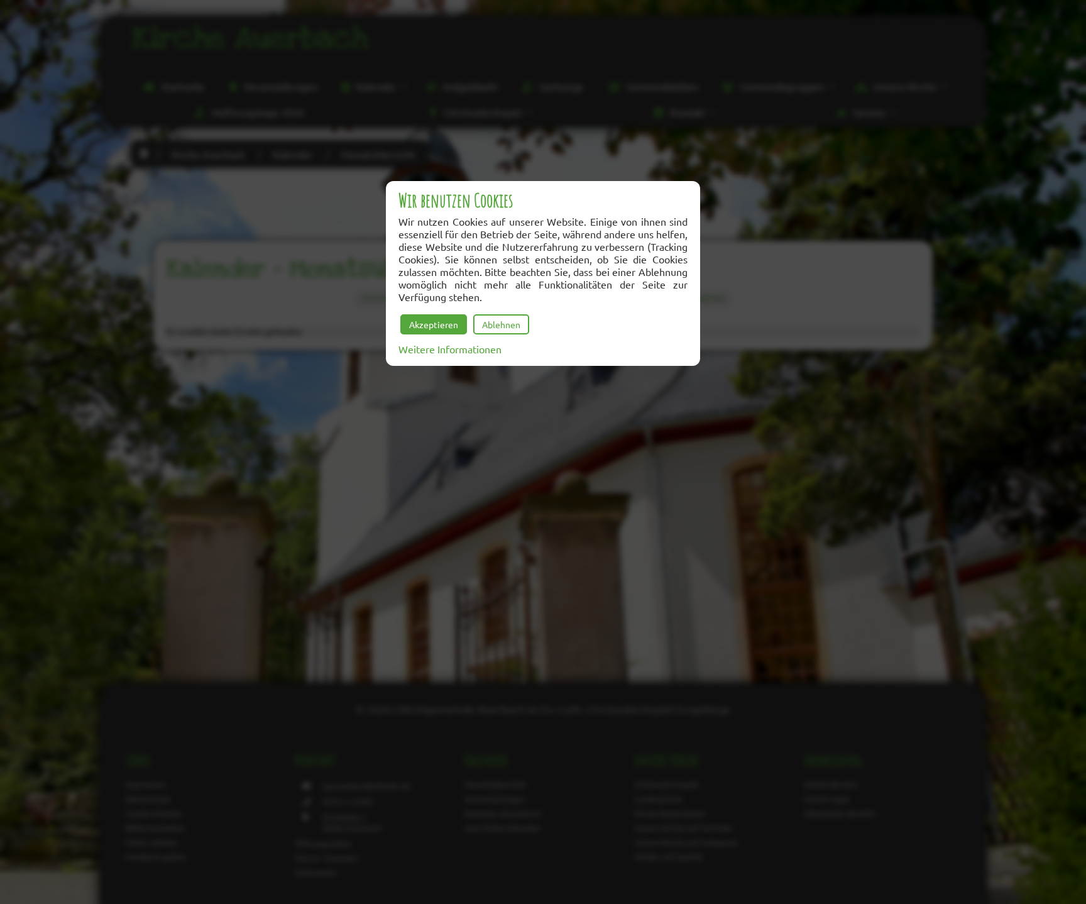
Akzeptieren (433, 324)
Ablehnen (501, 324)
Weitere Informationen (450, 349)
